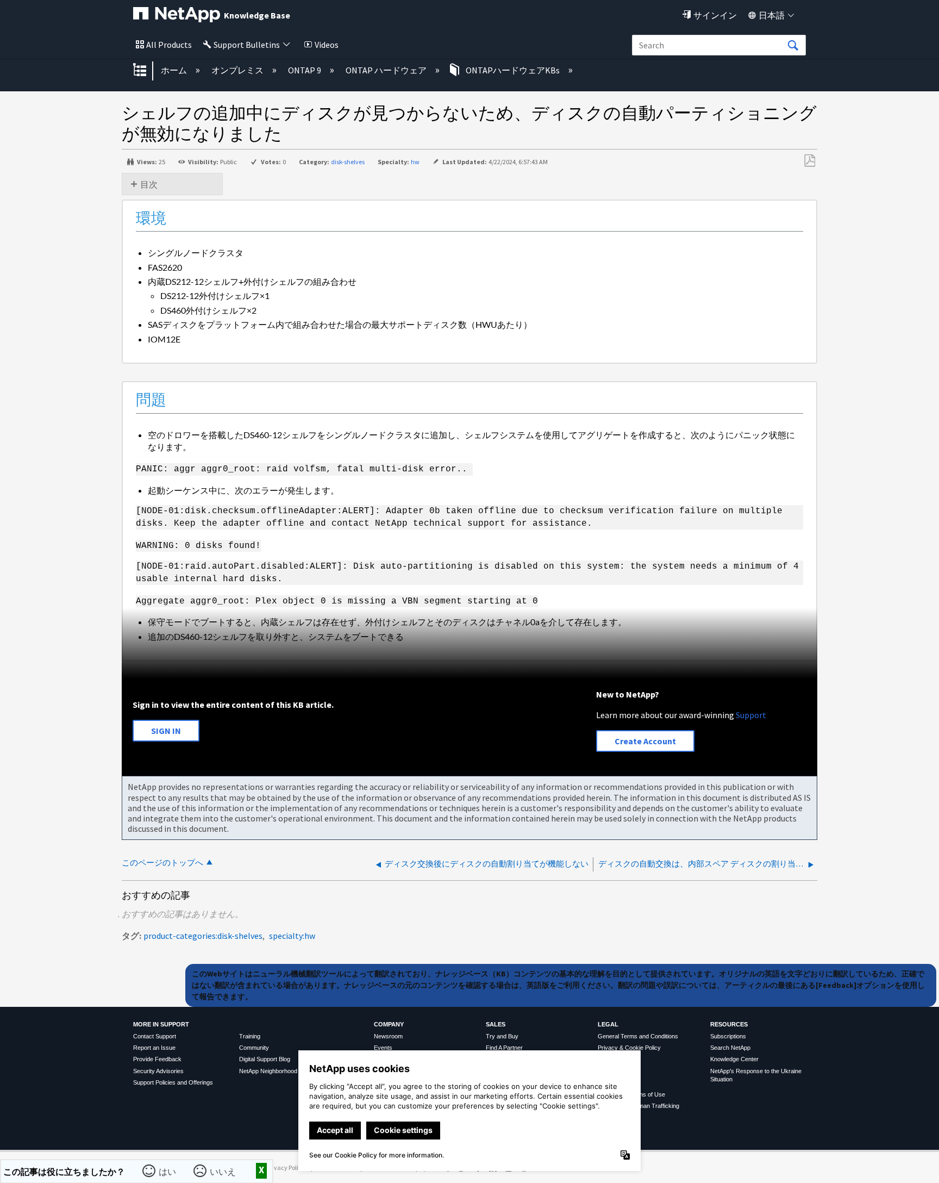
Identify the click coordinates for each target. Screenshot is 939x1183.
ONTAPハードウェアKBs (512, 70)
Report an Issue (154, 1047)
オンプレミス (238, 70)
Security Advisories (158, 1071)
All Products (169, 44)
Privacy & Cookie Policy (629, 1047)
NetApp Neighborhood (268, 1071)
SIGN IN (166, 730)
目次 (149, 184)
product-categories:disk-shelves (202, 935)
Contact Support (154, 1036)
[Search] (792, 45)
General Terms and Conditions (638, 1036)
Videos (327, 44)
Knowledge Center (734, 1059)
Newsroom (388, 1036)
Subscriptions (728, 1036)
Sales (495, 1024)
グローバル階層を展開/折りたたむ (146, 71)
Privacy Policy (286, 1167)
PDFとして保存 (809, 160)
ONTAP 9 (305, 70)
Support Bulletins (247, 44)
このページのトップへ (162, 862)
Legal (608, 1024)
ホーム (175, 70)
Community (254, 1047)
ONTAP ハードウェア (387, 70)
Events (383, 1047)
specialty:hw (292, 935)
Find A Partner (504, 1047)
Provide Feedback (157, 1059)
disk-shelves (348, 162)
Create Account (645, 741)
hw (415, 162)
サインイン (715, 15)
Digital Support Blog (264, 1059)
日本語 (772, 15)
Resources (729, 1024)
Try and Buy (502, 1036)
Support (751, 714)
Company (389, 1024)
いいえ (224, 1170)
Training (249, 1036)
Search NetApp (730, 1047)
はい (168, 1170)
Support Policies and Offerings (173, 1082)
